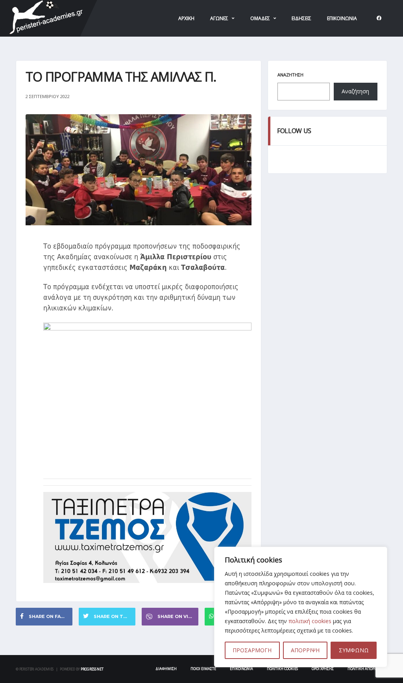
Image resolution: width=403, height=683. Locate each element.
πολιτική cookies (309, 621)
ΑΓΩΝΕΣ (219, 18)
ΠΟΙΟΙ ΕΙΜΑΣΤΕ (203, 668)
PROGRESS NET (92, 669)
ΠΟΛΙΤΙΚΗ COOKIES (282, 668)
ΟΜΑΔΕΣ (260, 18)
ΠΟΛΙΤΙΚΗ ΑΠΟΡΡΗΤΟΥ (366, 668)
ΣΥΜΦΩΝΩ (354, 650)
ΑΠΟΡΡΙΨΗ (305, 650)
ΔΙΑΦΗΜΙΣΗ (166, 668)
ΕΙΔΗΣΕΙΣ (301, 18)
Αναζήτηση (290, 75)
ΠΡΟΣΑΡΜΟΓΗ (252, 650)
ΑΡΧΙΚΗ (186, 18)
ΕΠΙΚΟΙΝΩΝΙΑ (342, 18)
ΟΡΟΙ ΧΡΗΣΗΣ (323, 668)
